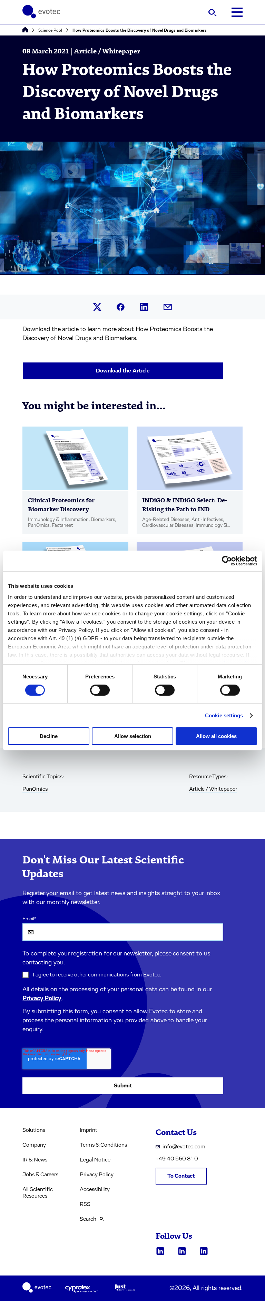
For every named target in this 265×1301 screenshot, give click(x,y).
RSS (85, 1204)
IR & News (34, 1159)
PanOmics (35, 789)
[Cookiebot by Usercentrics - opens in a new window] (227, 561)
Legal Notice (95, 1159)
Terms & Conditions (103, 1145)
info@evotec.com (184, 1146)
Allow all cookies (216, 736)
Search (88, 1219)
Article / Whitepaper (213, 789)
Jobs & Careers (40, 1174)
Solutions (33, 1130)
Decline (49, 736)
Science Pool (50, 30)
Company (34, 1145)
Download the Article (123, 370)
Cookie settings (224, 715)
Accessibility (95, 1189)
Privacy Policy (41, 998)
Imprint (88, 1130)
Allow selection (132, 736)
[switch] (100, 690)
